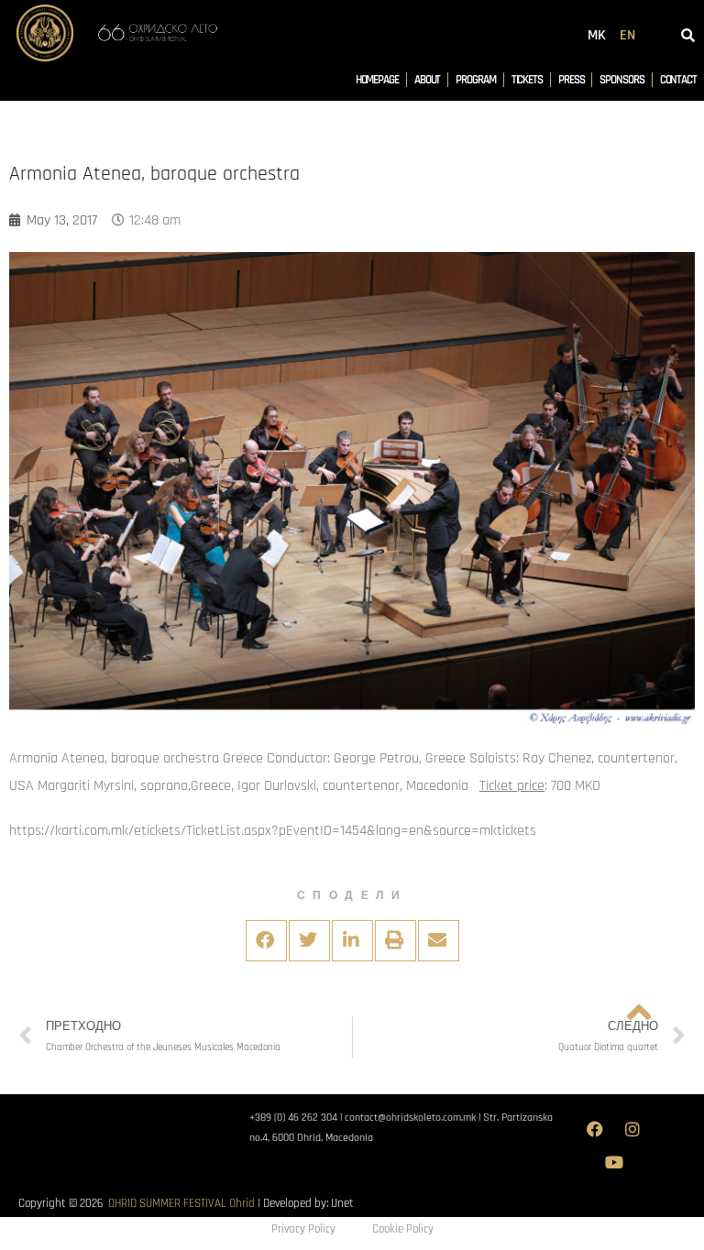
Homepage (377, 79)
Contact (678, 79)
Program (475, 79)
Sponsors (622, 79)
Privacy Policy (303, 1229)
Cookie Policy (403, 1229)
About (427, 79)
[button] (266, 940)
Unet (342, 1203)
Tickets (527, 79)
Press (571, 79)
